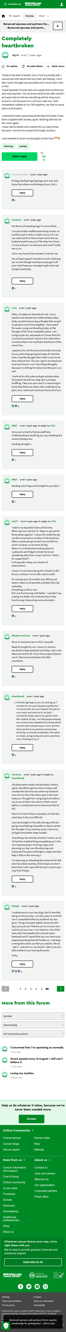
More (11, 4)
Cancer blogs (11, 1144)
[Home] (33, 4)
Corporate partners (46, 1191)
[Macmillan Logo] (12, 1275)
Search (16, 16)
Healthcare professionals (11, 1219)
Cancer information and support (14, 1169)
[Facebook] (20, 1286)
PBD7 (15, 426)
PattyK (16, 906)
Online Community (17, 1130)
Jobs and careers (45, 1173)
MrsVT (15, 521)
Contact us (41, 1167)
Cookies (37, 1297)
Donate (31, 1118)
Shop (6, 1226)
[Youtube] (37, 1286)
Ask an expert (11, 1150)
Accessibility (39, 1305)
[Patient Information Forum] (58, 1275)
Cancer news (42, 1138)
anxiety (23, 146)
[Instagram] (45, 1286)
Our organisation (44, 1185)
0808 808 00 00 (33, 1262)
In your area (10, 1188)
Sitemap (39, 1150)
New (58, 26)
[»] (47, 989)
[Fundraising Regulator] (38, 1275)
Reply (22, 193)
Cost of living (11, 1176)
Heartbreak (18, 696)
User (61, 4)
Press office (42, 1197)
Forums (30, 16)
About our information (43, 1301)
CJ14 (14, 308)
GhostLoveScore (21, 636)
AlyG (15, 55)
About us (8, 1232)
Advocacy (9, 1205)
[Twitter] (28, 1286)
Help (37, 1144)
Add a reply (19, 156)
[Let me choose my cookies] (6, 1326)
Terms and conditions (12, 1301)
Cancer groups (12, 1138)
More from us (13, 1159)
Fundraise (9, 1194)
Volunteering (10, 1211)
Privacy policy (8, 1305)
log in (44, 158)
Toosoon (17, 220)
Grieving (8, 146)
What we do (42, 1179)
